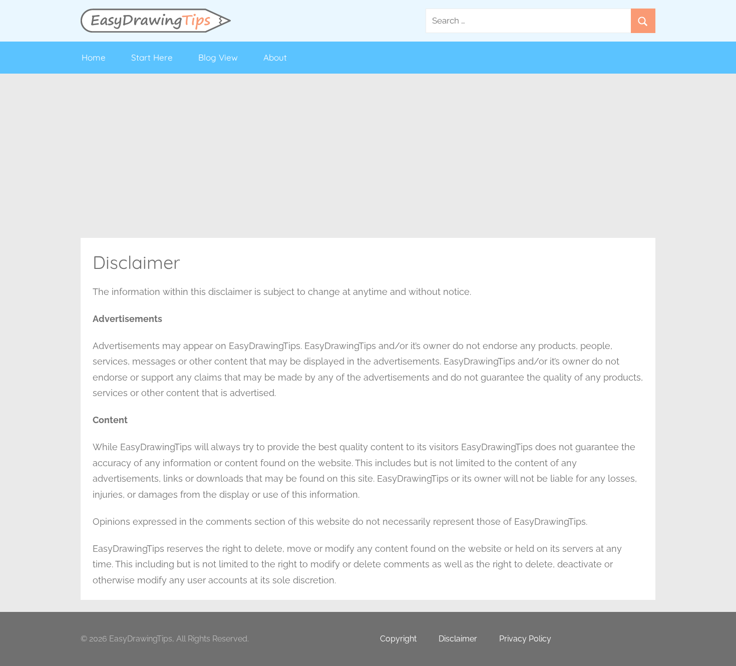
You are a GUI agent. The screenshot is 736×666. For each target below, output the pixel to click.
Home (94, 57)
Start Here (152, 57)
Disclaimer (458, 638)
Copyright (398, 638)
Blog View (218, 57)
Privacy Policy (525, 638)
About (275, 57)
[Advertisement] (368, 156)
